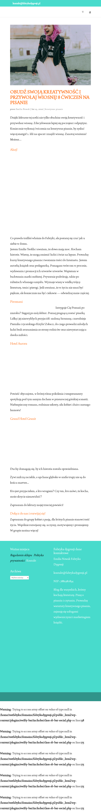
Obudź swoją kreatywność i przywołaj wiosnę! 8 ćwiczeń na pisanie (49, 97)
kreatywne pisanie (54, 109)
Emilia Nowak (23, 109)
